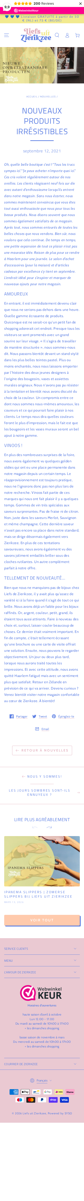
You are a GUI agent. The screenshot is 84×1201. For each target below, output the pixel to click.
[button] (57, 35)
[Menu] (6, 35)
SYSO (68, 1113)
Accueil (32, 96)
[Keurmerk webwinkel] (41, 993)
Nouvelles (48, 96)
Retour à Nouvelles (45, 750)
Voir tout (42, 920)
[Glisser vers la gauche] (37, 827)
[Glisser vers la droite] (47, 827)
